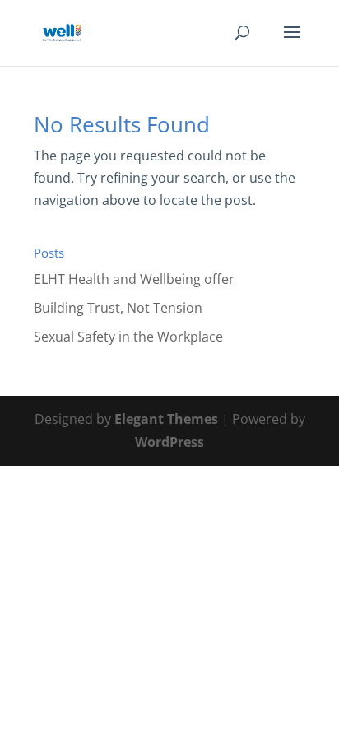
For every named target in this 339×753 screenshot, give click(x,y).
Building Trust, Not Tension (118, 308)
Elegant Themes (166, 419)
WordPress (169, 442)
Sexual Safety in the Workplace (128, 337)
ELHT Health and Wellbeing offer (134, 279)
